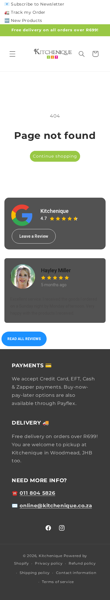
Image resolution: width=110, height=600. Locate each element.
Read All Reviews (24, 339)
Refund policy (82, 563)
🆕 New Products (23, 20)
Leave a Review (33, 236)
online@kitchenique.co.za (56, 505)
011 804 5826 (37, 493)
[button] (12, 54)
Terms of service (58, 582)
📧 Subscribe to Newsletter (34, 4)
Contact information (76, 573)
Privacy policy (48, 563)
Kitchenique (54, 211)
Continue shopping (55, 156)
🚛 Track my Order (24, 12)
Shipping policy (35, 573)
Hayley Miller (56, 270)
